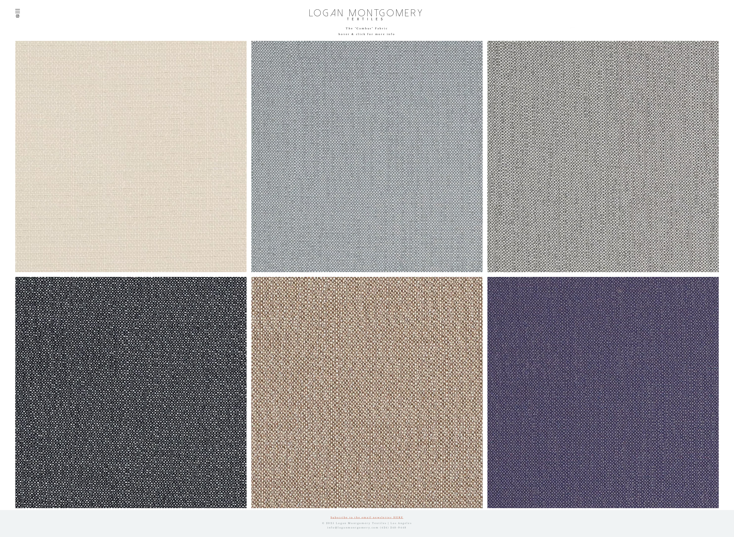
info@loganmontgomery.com (353, 527)
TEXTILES (366, 19)
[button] (17, 11)
